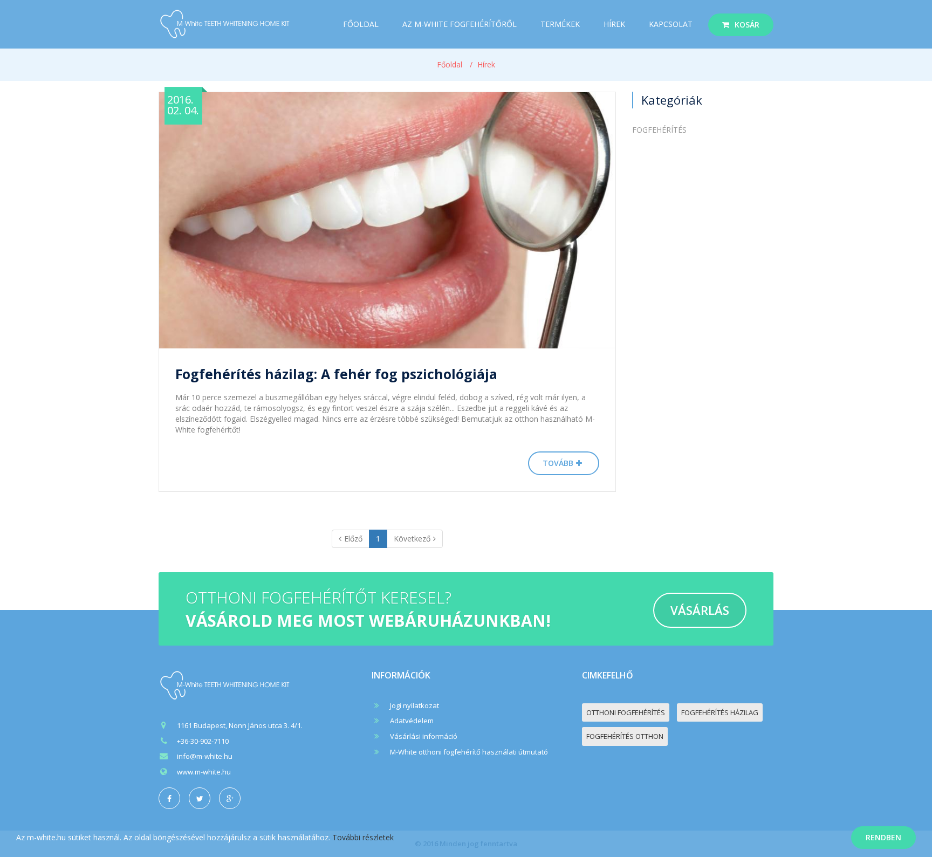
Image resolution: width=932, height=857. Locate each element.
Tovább (558, 463)
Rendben (883, 837)
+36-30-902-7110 (203, 741)
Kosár (747, 24)
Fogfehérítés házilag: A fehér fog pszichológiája (336, 374)
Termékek (560, 24)
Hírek (614, 24)
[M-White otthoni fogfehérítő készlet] (226, 685)
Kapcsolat (671, 24)
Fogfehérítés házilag (719, 712)
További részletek (363, 837)
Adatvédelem (412, 720)
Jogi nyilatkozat (414, 705)
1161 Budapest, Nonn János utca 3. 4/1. (240, 725)
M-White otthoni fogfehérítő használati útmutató (469, 752)
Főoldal (361, 24)
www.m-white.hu (204, 772)
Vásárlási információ (423, 736)
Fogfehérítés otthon (624, 736)
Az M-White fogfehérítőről (459, 24)
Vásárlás (699, 610)
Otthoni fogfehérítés (625, 712)
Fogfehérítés (659, 130)
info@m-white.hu (204, 756)
